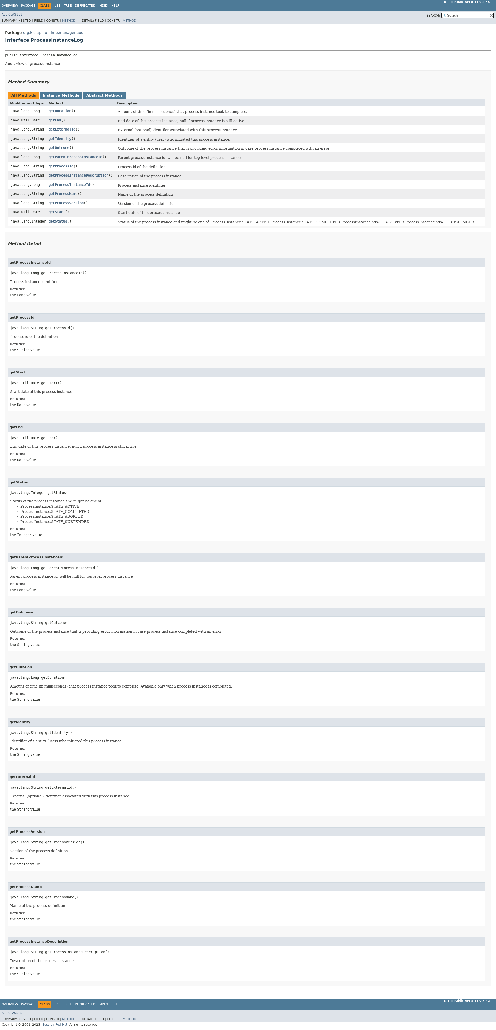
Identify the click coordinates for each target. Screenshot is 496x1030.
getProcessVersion (66, 203)
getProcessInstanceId (69, 184)
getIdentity (60, 138)
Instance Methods (61, 95)
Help (115, 5)
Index (103, 5)
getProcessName (63, 194)
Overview (10, 5)
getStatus (58, 221)
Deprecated (85, 5)
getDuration (60, 111)
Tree (68, 5)
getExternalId (62, 129)
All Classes (12, 14)
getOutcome (59, 148)
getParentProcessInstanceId (75, 157)
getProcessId (61, 166)
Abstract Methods (104, 95)
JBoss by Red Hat (54, 1024)
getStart (57, 212)
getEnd (55, 120)
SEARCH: (433, 15)
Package (28, 5)
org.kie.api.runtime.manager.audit (54, 32)
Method (68, 20)
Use (57, 5)
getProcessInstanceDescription (79, 175)
